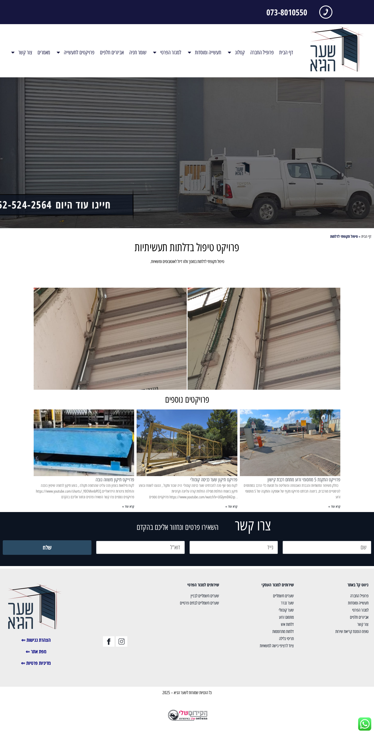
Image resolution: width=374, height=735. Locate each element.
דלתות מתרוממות (283, 631)
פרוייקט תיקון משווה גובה (115, 480)
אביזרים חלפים (112, 52)
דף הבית (286, 52)
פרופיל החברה (262, 52)
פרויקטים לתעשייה (79, 52)
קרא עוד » (334, 506)
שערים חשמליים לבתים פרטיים (199, 603)
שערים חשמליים (283, 595)
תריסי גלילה (286, 638)
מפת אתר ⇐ (36, 651)
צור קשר (25, 52)
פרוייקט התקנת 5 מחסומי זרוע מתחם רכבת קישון (303, 480)
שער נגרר (287, 603)
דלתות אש (287, 624)
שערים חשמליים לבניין (205, 595)
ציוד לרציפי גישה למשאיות (277, 645)
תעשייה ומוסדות (208, 52)
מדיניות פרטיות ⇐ (36, 663)
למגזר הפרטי (170, 52)
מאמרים (44, 52)
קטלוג (240, 52)
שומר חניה (137, 52)
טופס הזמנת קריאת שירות (352, 631)
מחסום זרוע (286, 617)
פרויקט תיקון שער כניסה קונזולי (213, 480)
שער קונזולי (286, 610)
